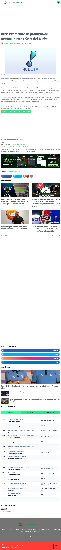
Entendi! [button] (56, 546)
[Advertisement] (30, 19)
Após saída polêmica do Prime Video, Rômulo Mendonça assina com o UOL (14, 228)
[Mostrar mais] (34, 176)
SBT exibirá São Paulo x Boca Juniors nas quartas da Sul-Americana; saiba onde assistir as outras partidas (45, 229)
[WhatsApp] (24, 176)
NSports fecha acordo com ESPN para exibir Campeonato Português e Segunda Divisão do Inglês (35, 400)
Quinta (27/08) (30, 412)
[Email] (31, 176)
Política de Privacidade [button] (11, 547)
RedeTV (20, 171)
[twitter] (30, 536)
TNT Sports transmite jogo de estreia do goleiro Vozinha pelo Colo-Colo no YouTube (34, 392)
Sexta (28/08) (50, 412)
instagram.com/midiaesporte (19, 146)
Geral (15, 171)
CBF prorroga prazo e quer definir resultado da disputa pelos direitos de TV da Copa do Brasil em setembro (15, 202)
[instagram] (34, 536)
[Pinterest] (27, 176)
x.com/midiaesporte (16, 143)
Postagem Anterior (6, 235)
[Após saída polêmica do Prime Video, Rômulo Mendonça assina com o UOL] (15, 217)
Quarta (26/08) (11, 412)
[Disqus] (30, 256)
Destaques (11, 171)
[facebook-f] (26, 536)
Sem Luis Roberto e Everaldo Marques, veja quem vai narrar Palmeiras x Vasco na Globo (29, 387)
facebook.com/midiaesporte (19, 144)
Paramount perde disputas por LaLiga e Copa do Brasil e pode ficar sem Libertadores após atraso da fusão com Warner (46, 203)
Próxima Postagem (54, 235)
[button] (2, 2)
